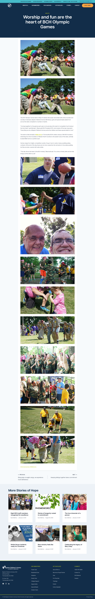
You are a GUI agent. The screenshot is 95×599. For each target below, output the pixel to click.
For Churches (56, 578)
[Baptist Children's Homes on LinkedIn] (9, 584)
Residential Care (35, 572)
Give (54, 575)
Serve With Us (56, 569)
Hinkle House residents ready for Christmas (18, 545)
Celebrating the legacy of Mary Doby (73, 545)
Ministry (47, 13)
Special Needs (34, 587)
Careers (76, 578)
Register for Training (26, 1)
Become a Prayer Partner (59, 572)
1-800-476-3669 (78, 569)
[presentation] (20, 502)
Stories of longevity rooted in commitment (47, 514)
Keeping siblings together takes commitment (64, 476)
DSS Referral (78, 575)
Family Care (34, 578)
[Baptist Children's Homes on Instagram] (6, 584)
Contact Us (77, 572)
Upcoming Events (48, 1)
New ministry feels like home (45, 545)
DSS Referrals (57, 1)
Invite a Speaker (57, 587)
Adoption (33, 575)
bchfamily (22, 31)
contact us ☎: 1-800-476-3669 (70, 1)
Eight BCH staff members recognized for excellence (19, 514)
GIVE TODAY (87, 5)
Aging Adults (34, 584)
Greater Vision (34, 589)
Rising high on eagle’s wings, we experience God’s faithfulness (30, 477)
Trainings (55, 581)
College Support (35, 581)
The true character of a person (73, 514)
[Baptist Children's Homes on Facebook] (3, 584)
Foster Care (34, 569)
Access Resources (37, 1)
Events (54, 584)
